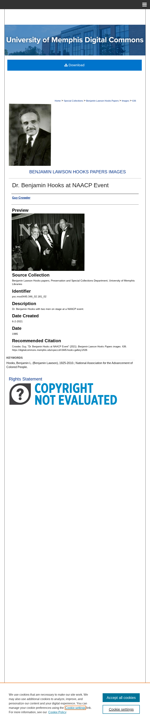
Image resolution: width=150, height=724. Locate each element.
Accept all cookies (121, 698)
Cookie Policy (57, 712)
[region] (75, 703)
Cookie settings (75, 707)
